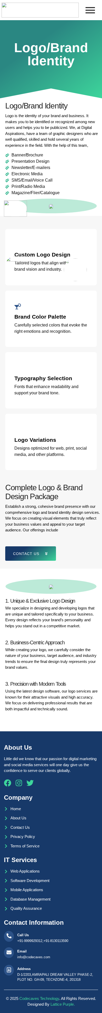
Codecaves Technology (39, 998)
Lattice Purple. (62, 1004)
